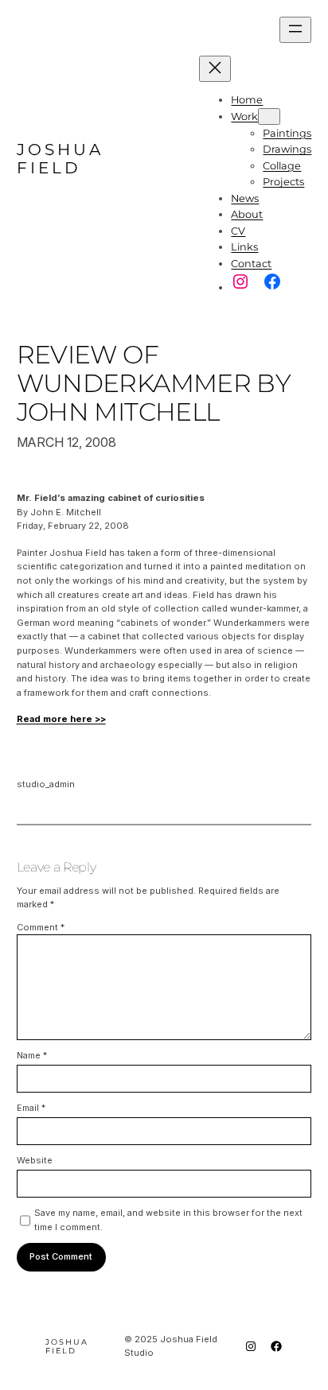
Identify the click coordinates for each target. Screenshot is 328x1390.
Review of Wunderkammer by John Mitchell (154, 383)
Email (31, 1107)
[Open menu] (295, 30)
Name (32, 1055)
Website (35, 1160)
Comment (40, 927)
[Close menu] (215, 69)
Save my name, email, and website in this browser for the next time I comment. (168, 1220)
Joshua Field (60, 158)
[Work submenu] (269, 116)
